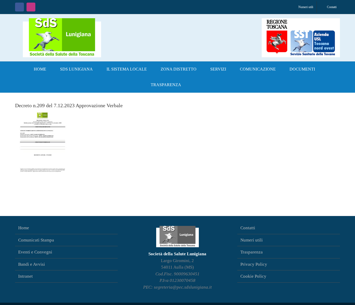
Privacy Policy (253, 264)
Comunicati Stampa (36, 240)
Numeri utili (251, 240)
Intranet (25, 276)
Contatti (247, 227)
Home (23, 227)
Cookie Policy (253, 276)
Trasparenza (251, 252)
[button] (196, 85)
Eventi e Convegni (35, 252)
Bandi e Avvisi (31, 264)
